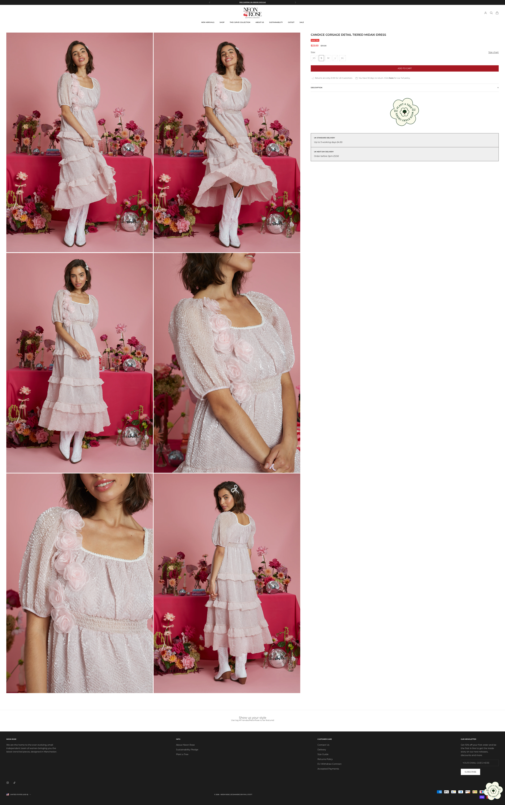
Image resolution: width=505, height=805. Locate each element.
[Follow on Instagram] (7, 782)
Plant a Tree (182, 754)
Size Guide (323, 754)
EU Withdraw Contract (329, 764)
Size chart (493, 52)
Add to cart (405, 68)
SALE (302, 22)
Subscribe (470, 772)
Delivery (321, 749)
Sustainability (276, 22)
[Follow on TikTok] (14, 782)
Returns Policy (325, 759)
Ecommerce (236, 794)
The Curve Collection (240, 22)
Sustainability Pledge (187, 749)
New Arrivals (207, 22)
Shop (222, 22)
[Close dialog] (499, 781)
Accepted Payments (328, 769)
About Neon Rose (185, 745)
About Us (260, 22)
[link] (493, 790)
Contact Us (323, 745)
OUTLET (291, 22)
